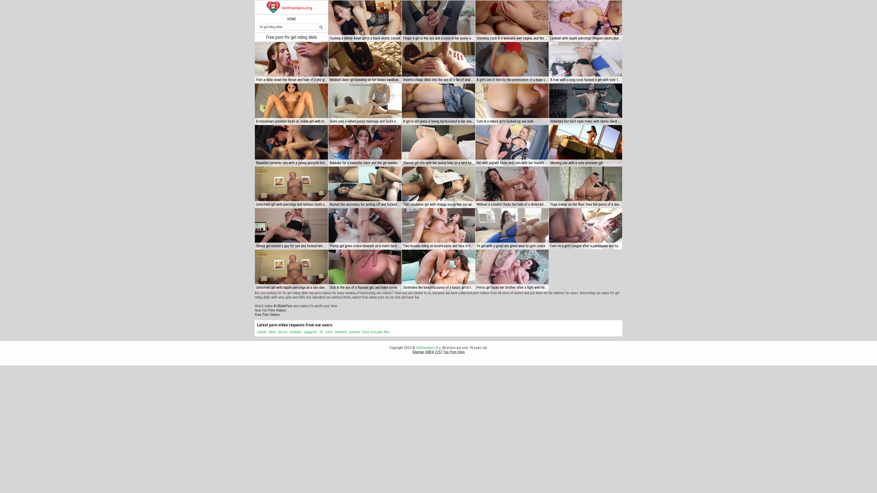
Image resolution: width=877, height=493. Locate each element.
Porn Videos (277, 310)
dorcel (282, 332)
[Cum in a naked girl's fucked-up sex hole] (512, 104)
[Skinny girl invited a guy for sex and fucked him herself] (291, 228)
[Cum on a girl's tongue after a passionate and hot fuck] (585, 228)
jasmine (354, 332)
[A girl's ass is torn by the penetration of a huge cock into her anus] (512, 62)
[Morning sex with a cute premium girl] (585, 145)
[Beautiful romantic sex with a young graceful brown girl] (291, 145)
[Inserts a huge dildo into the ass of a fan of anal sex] (438, 62)
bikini (272, 332)
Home (291, 19)
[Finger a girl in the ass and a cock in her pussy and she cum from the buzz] (438, 21)
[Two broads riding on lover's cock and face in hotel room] (438, 228)
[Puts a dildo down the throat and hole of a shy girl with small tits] (291, 62)
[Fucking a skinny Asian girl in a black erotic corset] (365, 21)
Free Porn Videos (267, 314)
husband (341, 332)
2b (321, 332)
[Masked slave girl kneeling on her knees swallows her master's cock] (365, 62)
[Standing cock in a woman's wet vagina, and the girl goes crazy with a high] (512, 21)
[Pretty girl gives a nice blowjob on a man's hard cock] (365, 228)
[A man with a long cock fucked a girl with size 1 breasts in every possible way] (585, 62)
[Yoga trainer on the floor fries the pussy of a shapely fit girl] (585, 187)
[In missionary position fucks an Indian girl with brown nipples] (291, 104)
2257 (438, 352)
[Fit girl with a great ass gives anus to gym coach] (512, 228)
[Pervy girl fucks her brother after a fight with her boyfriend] (512, 270)
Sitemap (418, 352)
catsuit (262, 332)
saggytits (310, 332)
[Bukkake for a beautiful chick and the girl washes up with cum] (365, 145)
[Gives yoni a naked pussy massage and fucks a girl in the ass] (365, 104)
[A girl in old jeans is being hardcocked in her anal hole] (438, 104)
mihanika (296, 332)
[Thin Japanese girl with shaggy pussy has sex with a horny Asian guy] (438, 187)
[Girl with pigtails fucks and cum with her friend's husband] (512, 145)
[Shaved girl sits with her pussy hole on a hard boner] (438, 145)
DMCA (429, 352)
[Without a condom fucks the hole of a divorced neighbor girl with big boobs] (512, 187)
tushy (329, 332)
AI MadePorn (283, 306)
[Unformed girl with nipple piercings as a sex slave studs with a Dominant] (291, 270)
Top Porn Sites (454, 352)
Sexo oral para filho (376, 332)
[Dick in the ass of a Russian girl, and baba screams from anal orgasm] (365, 270)
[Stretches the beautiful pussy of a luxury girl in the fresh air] (438, 270)
